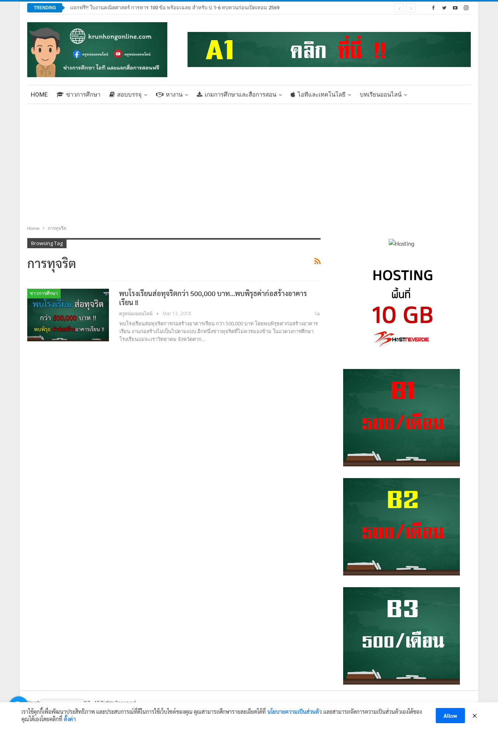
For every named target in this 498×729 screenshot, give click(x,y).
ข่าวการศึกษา (83, 94)
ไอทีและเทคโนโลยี (321, 94)
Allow (450, 715)
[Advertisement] (249, 162)
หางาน (174, 94)
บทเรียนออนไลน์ (381, 94)
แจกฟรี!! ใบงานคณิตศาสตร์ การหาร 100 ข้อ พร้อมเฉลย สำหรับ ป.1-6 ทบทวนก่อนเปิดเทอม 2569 (174, 8)
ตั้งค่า (70, 718)
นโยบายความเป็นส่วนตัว (294, 711)
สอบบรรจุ (129, 94)
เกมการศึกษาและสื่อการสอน (240, 94)
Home (39, 94)
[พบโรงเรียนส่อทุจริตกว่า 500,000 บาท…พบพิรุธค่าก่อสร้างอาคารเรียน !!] (68, 315)
